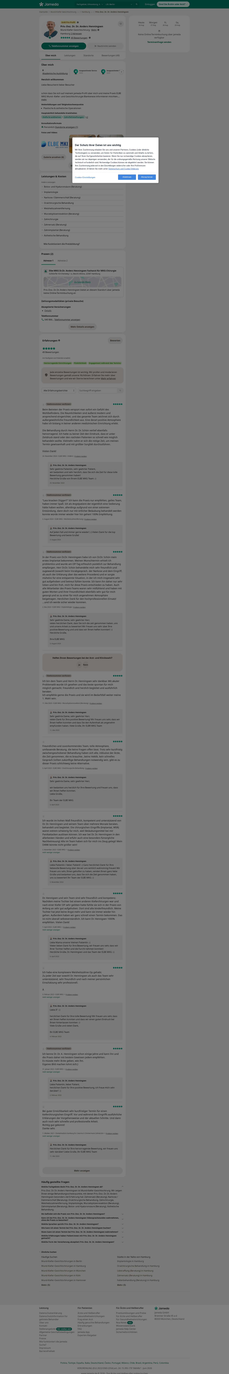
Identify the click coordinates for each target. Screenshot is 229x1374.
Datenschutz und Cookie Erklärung (124, 169)
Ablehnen (127, 177)
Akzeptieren (147, 177)
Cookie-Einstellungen (85, 177)
